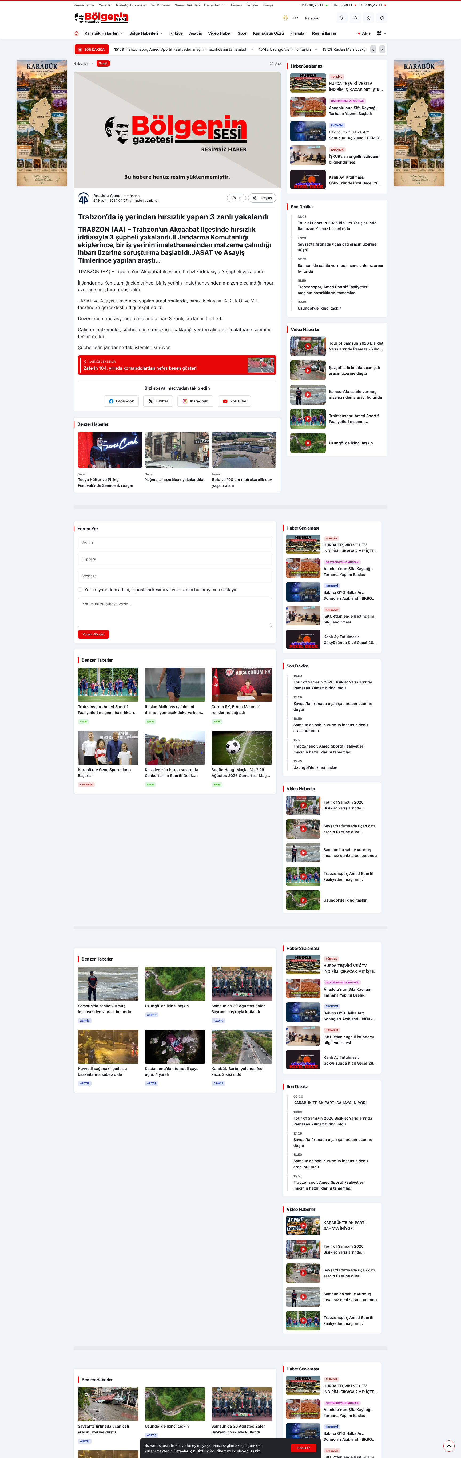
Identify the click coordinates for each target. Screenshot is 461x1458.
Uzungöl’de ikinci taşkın (145, 49)
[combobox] (317, 18)
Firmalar (298, 33)
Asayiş (195, 33)
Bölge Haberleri (143, 33)
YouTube (238, 401)
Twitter (162, 401)
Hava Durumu (215, 5)
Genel (103, 63)
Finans (236, 5)
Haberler (81, 63)
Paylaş (266, 198)
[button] (368, 17)
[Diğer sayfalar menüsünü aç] (381, 33)
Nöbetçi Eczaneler (131, 5)
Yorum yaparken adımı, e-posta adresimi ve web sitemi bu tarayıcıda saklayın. (161, 589)
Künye (268, 5)
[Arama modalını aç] (355, 18)
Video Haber (219, 33)
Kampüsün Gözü (268, 33)
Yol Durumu (160, 5)
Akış (366, 33)
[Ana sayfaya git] (77, 33)
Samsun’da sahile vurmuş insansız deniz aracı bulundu (340, 268)
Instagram (199, 401)
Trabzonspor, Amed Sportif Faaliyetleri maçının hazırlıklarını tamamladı (333, 290)
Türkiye (176, 33)
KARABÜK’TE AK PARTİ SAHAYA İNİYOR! (330, 1102)
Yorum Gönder (93, 634)
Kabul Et (303, 1448)
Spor (242, 33)
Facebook (125, 401)
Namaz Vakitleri (187, 5)
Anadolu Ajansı (107, 195)
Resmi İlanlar (84, 5)
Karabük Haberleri (102, 33)
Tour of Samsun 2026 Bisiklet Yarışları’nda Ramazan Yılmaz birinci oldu (337, 225)
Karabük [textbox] (312, 18)
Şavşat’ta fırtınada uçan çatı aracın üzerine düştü (337, 247)
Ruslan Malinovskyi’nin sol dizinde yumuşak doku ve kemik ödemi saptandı (254, 49)
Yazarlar (105, 5)
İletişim (252, 5)
